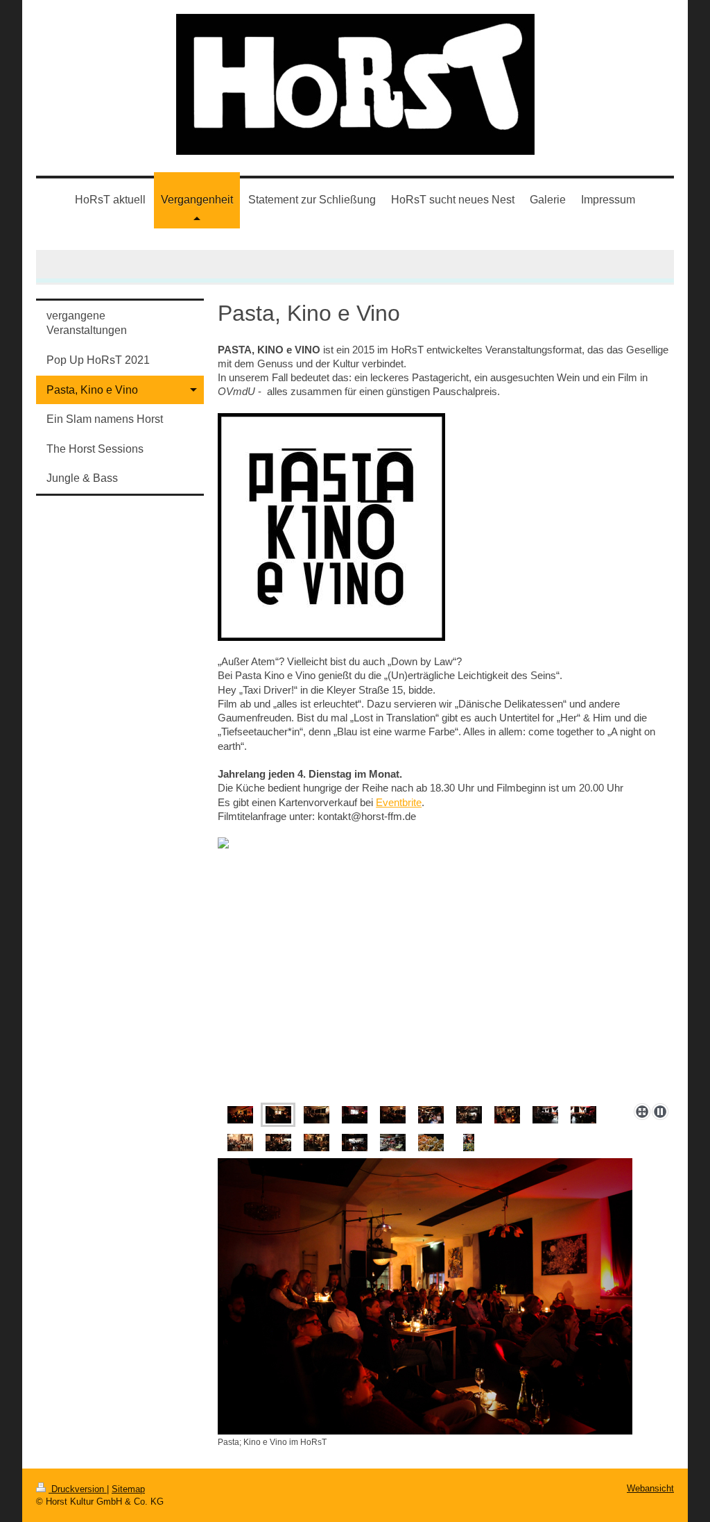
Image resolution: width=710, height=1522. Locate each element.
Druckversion (78, 1489)
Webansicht (650, 1488)
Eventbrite (399, 802)
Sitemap (128, 1489)
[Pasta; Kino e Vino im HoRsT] (425, 1296)
